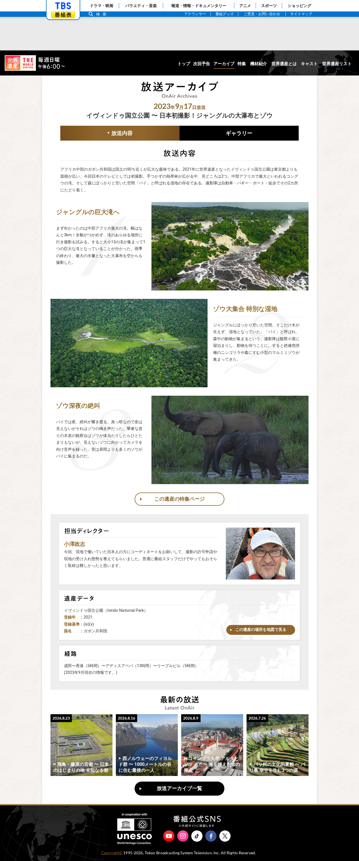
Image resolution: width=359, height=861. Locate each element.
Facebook (211, 836)
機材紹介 (258, 63)
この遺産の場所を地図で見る (260, 629)
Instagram (182, 836)
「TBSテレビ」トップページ (63, 6)
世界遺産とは (284, 63)
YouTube (168, 836)
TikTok (196, 836)
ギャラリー (239, 133)
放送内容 (96, 134)
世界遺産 (34, 63)
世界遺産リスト (337, 63)
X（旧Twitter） (225, 836)
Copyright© (111, 853)
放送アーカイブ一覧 (179, 788)
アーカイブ (223, 63)
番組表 (63, 14)
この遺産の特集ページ (179, 499)
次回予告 (201, 63)
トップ (184, 63)
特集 (242, 63)
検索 (102, 14)
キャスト (309, 63)
